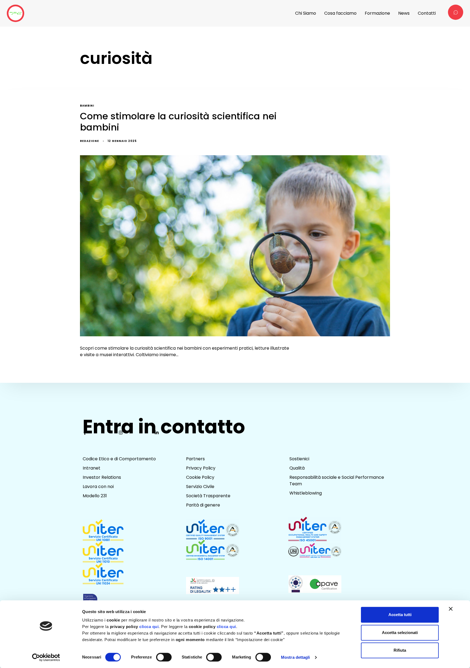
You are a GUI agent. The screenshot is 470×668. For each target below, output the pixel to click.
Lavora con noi (98, 486)
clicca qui (149, 626)
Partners (195, 459)
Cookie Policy (200, 477)
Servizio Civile (200, 486)
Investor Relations (102, 477)
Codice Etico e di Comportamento (119, 459)
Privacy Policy (200, 468)
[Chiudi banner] (451, 609)
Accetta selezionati (400, 632)
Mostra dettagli (295, 657)
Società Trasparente (208, 496)
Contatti (427, 13)
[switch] (164, 657)
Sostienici (299, 459)
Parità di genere (203, 505)
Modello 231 (95, 496)
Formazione (377, 13)
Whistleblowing (305, 493)
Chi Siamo (305, 13)
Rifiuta (400, 650)
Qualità (297, 468)
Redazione (89, 141)
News (404, 13)
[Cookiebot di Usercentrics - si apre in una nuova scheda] (46, 657)
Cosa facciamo (340, 13)
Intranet (91, 468)
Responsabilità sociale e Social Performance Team (336, 480)
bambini (87, 106)
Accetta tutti (400, 614)
